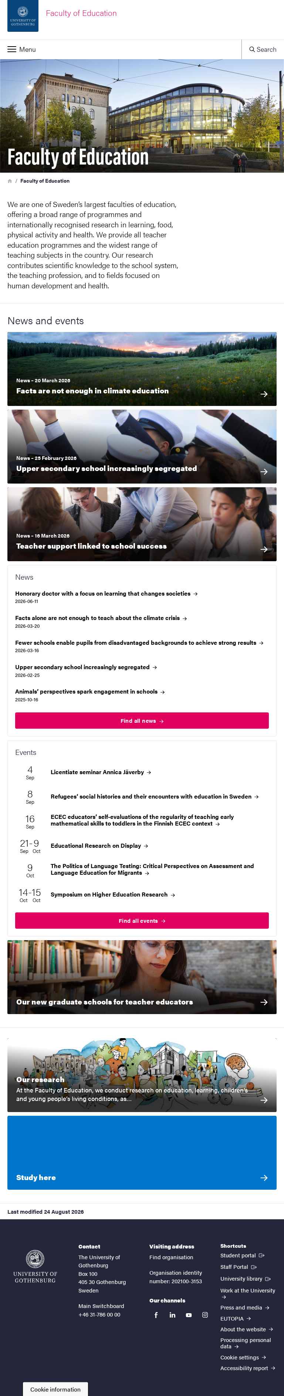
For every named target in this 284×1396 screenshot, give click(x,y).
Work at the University (247, 1290)
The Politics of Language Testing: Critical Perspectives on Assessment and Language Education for (152, 869)
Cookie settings (240, 1357)
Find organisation (171, 1257)
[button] (120, 49)
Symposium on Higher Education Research (110, 894)
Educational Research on (96, 845)
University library (246, 1278)
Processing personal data (245, 1343)
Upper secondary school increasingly (83, 667)
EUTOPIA (232, 1318)
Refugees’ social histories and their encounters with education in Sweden (152, 796)
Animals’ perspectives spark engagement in (87, 691)
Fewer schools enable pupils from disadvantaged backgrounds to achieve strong (136, 642)
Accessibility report (245, 1368)
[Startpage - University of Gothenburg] (35, 1266)
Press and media (242, 1307)
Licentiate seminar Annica (98, 772)
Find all (139, 720)
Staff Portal (239, 1266)
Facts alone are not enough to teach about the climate (98, 617)
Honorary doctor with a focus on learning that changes (103, 593)
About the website (243, 1329)
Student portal (243, 1255)
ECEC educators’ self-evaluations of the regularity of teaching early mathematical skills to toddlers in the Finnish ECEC (142, 820)
